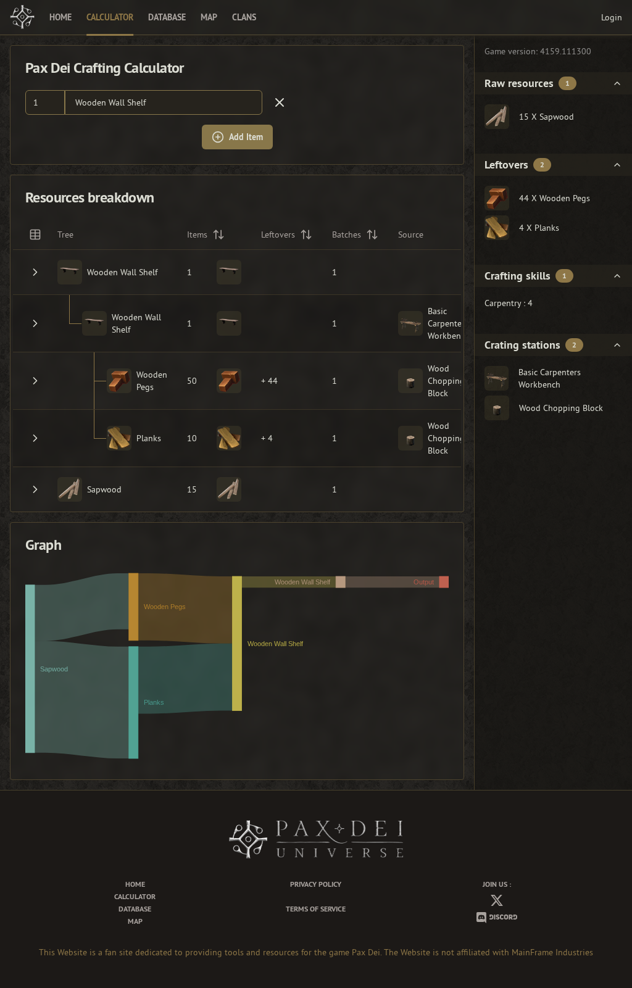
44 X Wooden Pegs (554, 198)
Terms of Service (316, 909)
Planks (148, 438)
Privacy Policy (315, 884)
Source (410, 234)
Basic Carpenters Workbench (449, 323)
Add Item (246, 137)
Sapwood (104, 489)
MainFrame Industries (552, 952)
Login (611, 17)
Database (167, 17)
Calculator (109, 17)
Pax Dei (366, 952)
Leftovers (278, 234)
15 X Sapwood (546, 116)
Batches (346, 234)
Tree (65, 234)
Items (197, 234)
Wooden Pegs (151, 380)
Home (60, 17)
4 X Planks (539, 227)
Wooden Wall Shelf (110, 102)
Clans (244, 17)
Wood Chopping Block (446, 381)
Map (209, 17)
